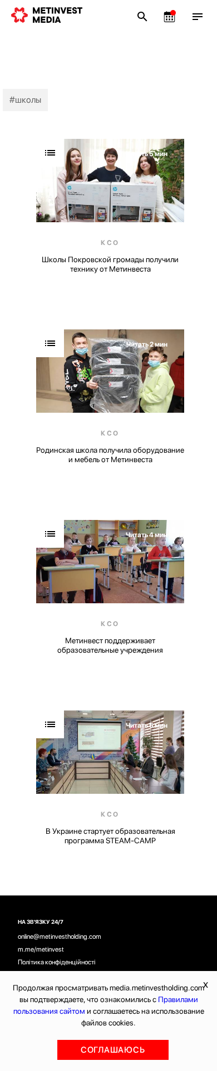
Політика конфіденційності (57, 962)
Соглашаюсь (113, 1050)
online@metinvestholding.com (59, 936)
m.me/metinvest (41, 949)
